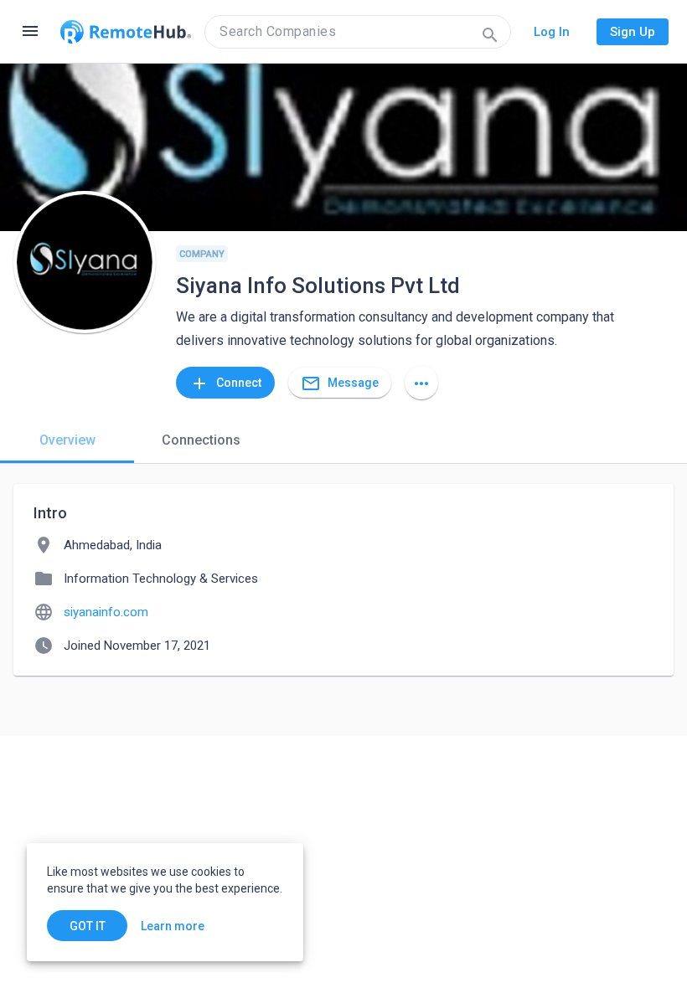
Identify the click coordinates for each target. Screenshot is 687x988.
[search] (357, 31)
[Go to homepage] (125, 31)
